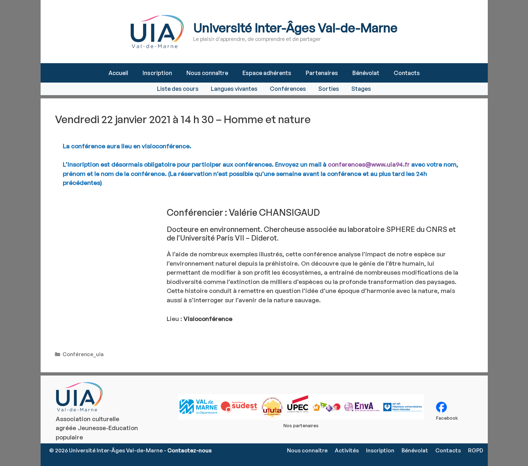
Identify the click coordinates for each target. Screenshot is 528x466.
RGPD (475, 450)
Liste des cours (178, 88)
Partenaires (322, 72)
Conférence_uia (82, 354)
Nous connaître (207, 72)
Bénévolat (365, 72)
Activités (347, 450)
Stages (361, 88)
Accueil (118, 72)
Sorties (328, 88)
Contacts (407, 72)
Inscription (157, 72)
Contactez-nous (189, 450)
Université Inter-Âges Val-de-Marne (295, 27)
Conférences (288, 88)
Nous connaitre (307, 450)
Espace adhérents (266, 72)
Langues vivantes (234, 88)
